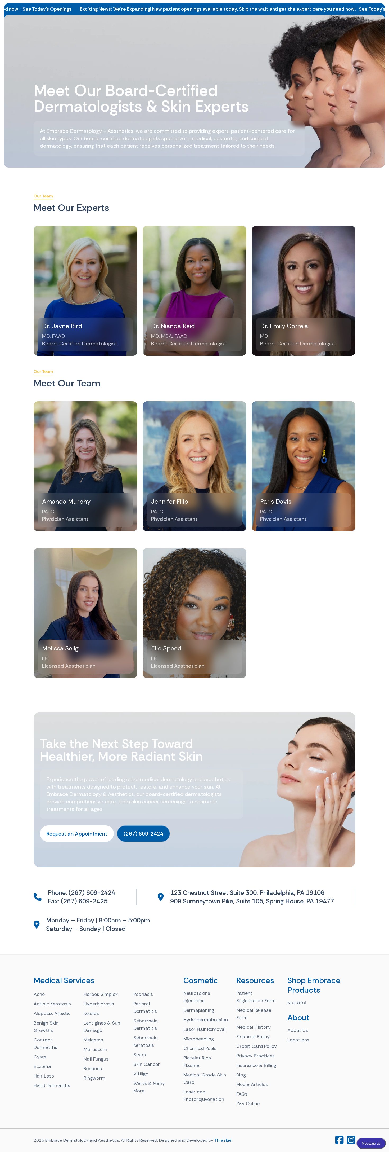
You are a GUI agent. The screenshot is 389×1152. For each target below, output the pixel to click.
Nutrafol (296, 1003)
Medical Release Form (253, 1014)
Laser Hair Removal (204, 1029)
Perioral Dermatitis (145, 1007)
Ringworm (94, 1078)
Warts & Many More (149, 1087)
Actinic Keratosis (52, 1004)
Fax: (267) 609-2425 (77, 901)
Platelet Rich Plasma (197, 1062)
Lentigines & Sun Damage (102, 1027)
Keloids (91, 1013)
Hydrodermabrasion (205, 1020)
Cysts (40, 1057)
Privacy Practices (255, 1056)
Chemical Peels (199, 1048)
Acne (39, 994)
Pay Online (248, 1103)
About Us (297, 1030)
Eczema (42, 1066)
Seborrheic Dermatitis (145, 1024)
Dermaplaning (198, 1010)
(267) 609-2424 (143, 833)
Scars (139, 1055)
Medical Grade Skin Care (204, 1078)
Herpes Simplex (101, 994)
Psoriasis (143, 994)
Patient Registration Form (256, 997)
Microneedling (198, 1039)
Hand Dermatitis (52, 1085)
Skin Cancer (146, 1064)
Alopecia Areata (52, 1013)
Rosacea (93, 1068)
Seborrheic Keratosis (145, 1041)
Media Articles (252, 1084)
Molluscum (95, 1049)
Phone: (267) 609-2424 (81, 893)
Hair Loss (44, 1076)
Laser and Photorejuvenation (203, 1095)
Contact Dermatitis (45, 1043)
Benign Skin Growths (46, 1027)
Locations (298, 1040)
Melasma (93, 1040)
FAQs (241, 1094)
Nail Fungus (96, 1059)
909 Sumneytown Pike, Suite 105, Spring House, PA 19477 (252, 901)
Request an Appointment (77, 833)
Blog (241, 1075)
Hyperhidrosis (99, 1004)
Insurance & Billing (256, 1065)
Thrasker (223, 1140)
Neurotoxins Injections (196, 997)
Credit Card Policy (256, 1046)
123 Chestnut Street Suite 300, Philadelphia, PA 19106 (247, 893)
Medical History (253, 1027)
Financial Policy (253, 1037)
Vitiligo (140, 1074)
